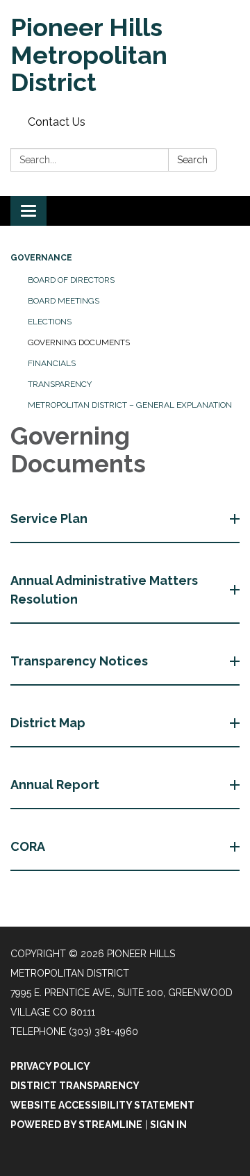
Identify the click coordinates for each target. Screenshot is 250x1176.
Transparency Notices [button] (79, 661)
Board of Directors (71, 280)
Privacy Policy (50, 1066)
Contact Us (56, 122)
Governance (41, 258)
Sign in (168, 1124)
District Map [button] (47, 722)
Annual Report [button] (54, 784)
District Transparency (75, 1085)
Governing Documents (79, 342)
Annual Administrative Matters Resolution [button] (104, 589)
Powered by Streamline (76, 1124)
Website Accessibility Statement (102, 1105)
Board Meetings (63, 301)
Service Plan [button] (49, 518)
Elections (50, 321)
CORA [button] (27, 846)
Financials (52, 363)
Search (192, 159)
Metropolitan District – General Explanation (130, 405)
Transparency (60, 384)
